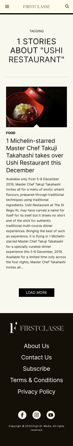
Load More (36, 292)
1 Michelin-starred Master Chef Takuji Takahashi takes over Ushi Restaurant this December (34, 155)
